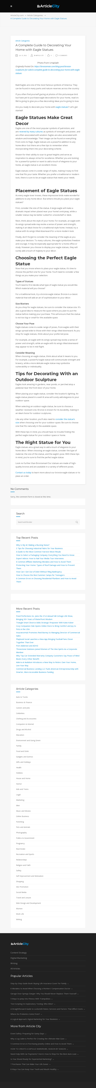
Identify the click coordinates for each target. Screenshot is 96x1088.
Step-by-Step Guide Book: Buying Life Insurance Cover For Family (39, 983)
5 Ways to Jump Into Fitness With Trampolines (31, 998)
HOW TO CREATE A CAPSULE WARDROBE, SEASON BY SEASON (39, 1049)
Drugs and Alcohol (23, 729)
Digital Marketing (18, 958)
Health (18, 767)
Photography (21, 832)
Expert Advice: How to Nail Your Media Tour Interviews (40, 558)
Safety (18, 870)
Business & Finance (24, 702)
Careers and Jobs (23, 708)
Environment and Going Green (28, 740)
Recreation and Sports (25, 854)
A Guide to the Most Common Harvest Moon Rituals (38, 551)
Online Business (22, 816)
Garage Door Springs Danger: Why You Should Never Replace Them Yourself (44, 993)
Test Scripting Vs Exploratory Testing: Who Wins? (33, 1004)
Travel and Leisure (23, 897)
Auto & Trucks (22, 697)
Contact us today (23, 472)
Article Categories (35, 15)
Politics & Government (25, 838)
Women (19, 908)
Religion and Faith (23, 865)
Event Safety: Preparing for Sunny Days (28, 1033)
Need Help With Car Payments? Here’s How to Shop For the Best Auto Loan (44, 1054)
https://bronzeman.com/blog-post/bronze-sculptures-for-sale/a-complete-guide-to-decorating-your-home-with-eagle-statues (48, 70)
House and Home (23, 778)
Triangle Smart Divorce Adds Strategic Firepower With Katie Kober (45, 622)
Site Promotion (22, 887)
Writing (19, 919)
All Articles (15, 968)
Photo (40, 63)
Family (18, 746)
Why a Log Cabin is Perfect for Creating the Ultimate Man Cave (38, 1038)
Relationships (21, 860)
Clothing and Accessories (26, 718)
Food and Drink (22, 751)
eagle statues (62, 107)
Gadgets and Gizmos (24, 757)
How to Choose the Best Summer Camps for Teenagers (40, 575)
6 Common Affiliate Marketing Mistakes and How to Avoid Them (43, 561)
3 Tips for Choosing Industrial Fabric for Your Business (39, 548)
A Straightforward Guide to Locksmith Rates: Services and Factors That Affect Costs (47, 1009)
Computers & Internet (25, 724)
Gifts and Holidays (23, 762)
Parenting (20, 822)
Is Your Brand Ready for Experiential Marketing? (32, 1059)
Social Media (21, 892)
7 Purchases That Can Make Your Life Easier (30, 1064)
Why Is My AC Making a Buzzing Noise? (33, 545)
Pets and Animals (23, 827)
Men (18, 805)
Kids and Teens (22, 789)
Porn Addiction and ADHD (27, 645)
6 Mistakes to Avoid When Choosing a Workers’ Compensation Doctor (41, 988)
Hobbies (19, 773)
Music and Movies (23, 811)
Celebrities (20, 713)
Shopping (20, 881)
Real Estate (20, 849)
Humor (19, 784)
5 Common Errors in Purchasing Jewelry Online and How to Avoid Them (42, 1043)
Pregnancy (20, 843)
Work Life (20, 914)
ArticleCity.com (17, 15)
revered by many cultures (31, 131)
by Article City (39, 55)
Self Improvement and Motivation (29, 876)
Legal (18, 794)
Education (20, 735)
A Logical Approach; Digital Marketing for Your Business (35, 1019)
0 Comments (63, 55)
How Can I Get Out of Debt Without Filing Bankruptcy (39, 571)
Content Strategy (18, 952)
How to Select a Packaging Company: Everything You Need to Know (45, 555)
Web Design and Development (28, 903)
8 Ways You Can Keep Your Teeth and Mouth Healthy (34, 1069)
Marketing (20, 800)
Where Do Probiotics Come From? (26, 1014)
